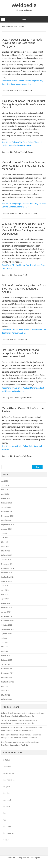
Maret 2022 (5, 695)
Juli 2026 (4, 481)
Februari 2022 (6, 699)
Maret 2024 (5, 603)
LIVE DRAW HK (8, 773)
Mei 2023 (4, 647)
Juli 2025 (4, 533)
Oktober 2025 (6, 520)
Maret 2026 (5, 498)
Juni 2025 (5, 538)
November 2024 (7, 568)
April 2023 (5, 651)
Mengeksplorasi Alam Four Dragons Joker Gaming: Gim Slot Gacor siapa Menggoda (23, 165)
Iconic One (11, 858)
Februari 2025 (6, 555)
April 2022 (5, 690)
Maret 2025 (5, 551)
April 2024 (5, 599)
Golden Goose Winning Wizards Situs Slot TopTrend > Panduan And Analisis (24, 288)
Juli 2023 (4, 638)
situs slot (6, 793)
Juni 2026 (5, 485)
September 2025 (7, 525)
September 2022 (7, 682)
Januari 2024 (6, 612)
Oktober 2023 (6, 625)
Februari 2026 (6, 503)
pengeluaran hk (8, 780)
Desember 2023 (7, 616)
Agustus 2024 (6, 581)
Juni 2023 (5, 642)
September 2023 (7, 629)
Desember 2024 (7, 564)
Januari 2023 (6, 664)
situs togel (7, 800)
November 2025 (7, 516)
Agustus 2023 (6, 634)
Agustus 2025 (6, 529)
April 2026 (5, 494)
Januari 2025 (6, 559)
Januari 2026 (6, 507)
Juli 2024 (4, 586)
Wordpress (36, 858)
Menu (24, 19)
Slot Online (14, 398)
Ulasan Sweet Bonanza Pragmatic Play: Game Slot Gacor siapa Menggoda (22, 43)
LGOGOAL (6, 760)
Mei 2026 (4, 490)
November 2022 (7, 673)
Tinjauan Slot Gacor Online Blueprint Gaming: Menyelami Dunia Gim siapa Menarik (23, 104)
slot (4, 813)
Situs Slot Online (16, 213)
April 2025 (5, 546)
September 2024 (7, 577)
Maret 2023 (5, 655)
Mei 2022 (4, 686)
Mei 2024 (4, 594)
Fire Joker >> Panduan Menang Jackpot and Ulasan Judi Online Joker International (20, 353)
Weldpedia (24, 5)
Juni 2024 (5, 590)
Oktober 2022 (6, 677)
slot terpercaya (8, 833)
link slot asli (27, 90)
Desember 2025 (7, 511)
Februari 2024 (6, 607)
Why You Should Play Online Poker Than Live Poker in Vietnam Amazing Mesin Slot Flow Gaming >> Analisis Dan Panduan (24, 228)
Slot (11, 275)
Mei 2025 (4, 542)
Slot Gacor (14, 90)
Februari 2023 (6, 660)
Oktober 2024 (6, 573)
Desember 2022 (7, 669)
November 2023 (7, 621)
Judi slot (6, 840)
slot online (7, 826)
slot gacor (6, 786)
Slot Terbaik (15, 152)
